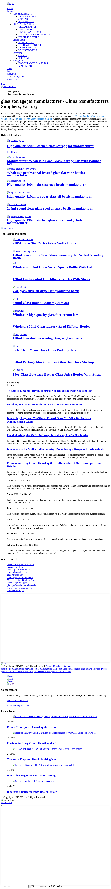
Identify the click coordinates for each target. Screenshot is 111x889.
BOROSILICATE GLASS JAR (33, 63)
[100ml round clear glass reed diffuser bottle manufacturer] (16, 204)
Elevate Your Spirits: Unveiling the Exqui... (32, 727)
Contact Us (12, 79)
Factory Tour (19, 76)
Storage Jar (18, 60)
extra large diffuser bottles (18, 569)
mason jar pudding (15, 567)
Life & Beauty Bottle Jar (24, 24)
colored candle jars (15, 590)
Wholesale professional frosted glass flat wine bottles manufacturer (46, 174)
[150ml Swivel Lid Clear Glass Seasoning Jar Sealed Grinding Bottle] (24, 251)
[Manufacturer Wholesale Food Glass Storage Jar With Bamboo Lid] (16, 157)
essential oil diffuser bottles (19, 588)
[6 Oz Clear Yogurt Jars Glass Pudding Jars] (15, 346)
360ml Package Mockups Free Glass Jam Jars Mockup (53, 362)
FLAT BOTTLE (26, 42)
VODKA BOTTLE (27, 47)
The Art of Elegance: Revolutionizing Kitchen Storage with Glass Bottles (49, 390)
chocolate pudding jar (17, 582)
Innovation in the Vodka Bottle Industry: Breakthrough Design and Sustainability (55, 449)
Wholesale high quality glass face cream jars (45, 315)
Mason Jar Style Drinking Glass (21, 580)
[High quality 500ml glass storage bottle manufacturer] (16, 181)
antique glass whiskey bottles (20, 577)
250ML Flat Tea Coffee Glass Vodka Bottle (44, 243)
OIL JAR (22, 55)
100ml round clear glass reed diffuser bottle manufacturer (50, 208)
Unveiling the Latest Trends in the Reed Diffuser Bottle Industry (44, 404)
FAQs (9, 71)
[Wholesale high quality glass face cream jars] (18, 311)
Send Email (6, 802)
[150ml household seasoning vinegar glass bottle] (20, 334)
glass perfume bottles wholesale (21, 585)
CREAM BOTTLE (27, 27)
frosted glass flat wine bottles (87, 669)
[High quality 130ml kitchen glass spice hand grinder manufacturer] (19, 216)
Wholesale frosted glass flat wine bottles (52, 671)
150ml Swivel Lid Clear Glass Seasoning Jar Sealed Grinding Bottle (58, 256)
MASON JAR (25, 66)
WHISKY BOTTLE (27, 50)
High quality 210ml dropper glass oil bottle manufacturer (49, 196)
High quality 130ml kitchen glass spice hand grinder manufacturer (45, 221)
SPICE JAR (24, 58)
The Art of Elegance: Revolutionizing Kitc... (33, 759)
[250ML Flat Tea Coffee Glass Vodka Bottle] (23, 239)
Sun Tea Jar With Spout (25, 119)
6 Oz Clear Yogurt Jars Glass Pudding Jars (44, 350)
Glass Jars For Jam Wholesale (20, 564)
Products (11, 11)
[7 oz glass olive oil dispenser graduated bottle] (20, 287)
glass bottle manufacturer (12, 669)
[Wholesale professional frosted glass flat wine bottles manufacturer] (21, 169)
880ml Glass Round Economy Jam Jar (41, 303)
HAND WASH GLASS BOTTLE (34, 34)
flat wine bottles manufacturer (38, 669)
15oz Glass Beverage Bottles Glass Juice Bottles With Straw (57, 374)
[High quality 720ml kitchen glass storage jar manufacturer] (15, 140)
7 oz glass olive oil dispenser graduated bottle (46, 291)
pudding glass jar (44, 119)
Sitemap (67, 666)
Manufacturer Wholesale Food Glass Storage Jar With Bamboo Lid (54, 162)
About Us (11, 74)
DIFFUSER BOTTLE (28, 29)
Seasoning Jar (19, 53)
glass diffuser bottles (16, 575)
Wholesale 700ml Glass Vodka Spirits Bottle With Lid (52, 267)
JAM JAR (23, 19)
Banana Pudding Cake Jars (87, 116)
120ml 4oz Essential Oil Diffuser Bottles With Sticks (51, 279)
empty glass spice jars (17, 572)
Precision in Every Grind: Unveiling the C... (33, 743)
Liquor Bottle (19, 40)
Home (10, 8)
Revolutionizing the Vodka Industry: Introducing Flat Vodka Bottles (47, 435)
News (9, 68)
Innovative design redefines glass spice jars (32, 791)
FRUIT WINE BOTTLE (30, 45)
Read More (12, 152)
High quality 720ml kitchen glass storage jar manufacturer (50, 146)
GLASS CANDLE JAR (29, 32)
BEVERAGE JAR (27, 16)
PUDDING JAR (26, 21)
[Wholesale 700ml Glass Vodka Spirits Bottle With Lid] (14, 263)
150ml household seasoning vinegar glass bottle (47, 338)
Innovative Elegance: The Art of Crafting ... (33, 775)
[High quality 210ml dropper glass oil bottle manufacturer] (18, 192)
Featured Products (54, 666)
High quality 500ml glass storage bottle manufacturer (46, 184)
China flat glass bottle (63, 669)
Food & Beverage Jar (22, 13)
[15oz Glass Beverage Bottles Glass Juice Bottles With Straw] (18, 370)
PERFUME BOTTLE (28, 37)
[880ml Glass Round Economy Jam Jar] (15, 299)
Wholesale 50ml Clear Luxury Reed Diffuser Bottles (51, 326)
